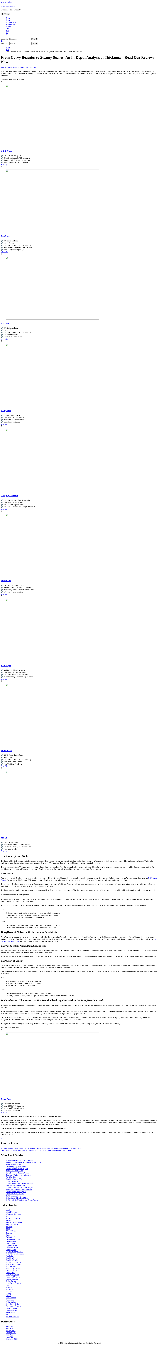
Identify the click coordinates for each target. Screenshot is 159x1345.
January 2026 (10, 1331)
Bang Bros (6, 410)
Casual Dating (11, 1241)
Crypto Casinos (11, 1245)
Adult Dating (10, 24)
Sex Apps (9, 1289)
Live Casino (10, 1273)
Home (8, 20)
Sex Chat (9, 1291)
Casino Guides (11, 1237)
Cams (8, 29)
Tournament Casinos (13, 1306)
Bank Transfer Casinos (14, 1222)
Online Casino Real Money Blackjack (20, 1187)
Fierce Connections (8, 6)
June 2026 (9, 1329)
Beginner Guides (12, 1225)
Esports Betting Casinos (14, 1252)
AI (7, 35)
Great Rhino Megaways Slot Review (19, 1160)
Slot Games (10, 1300)
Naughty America (9, 495)
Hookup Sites (11, 22)
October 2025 (11, 1333)
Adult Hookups (11, 1212)
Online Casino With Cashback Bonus (19, 1183)
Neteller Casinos (12, 1279)
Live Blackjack (11, 1271)
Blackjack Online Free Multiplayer (18, 1175)
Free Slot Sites (11, 1177)
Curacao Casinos (12, 1248)
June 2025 (9, 1335)
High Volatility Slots (13, 1264)
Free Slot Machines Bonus (15, 1185)
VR (7, 33)
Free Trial (4, 252)
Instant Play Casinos (13, 1268)
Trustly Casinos (11, 1310)
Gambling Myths (12, 1260)
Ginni (35, 67)
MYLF (4, 838)
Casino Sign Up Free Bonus (16, 1167)
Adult (8, 1210)
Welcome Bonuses (12, 1317)
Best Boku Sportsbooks (14, 1171)
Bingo (8, 1229)
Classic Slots (10, 1243)
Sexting (8, 26)
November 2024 (12, 1339)
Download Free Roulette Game (17, 1173)
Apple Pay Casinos (13, 1218)
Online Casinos (11, 1281)
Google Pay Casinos (13, 1262)
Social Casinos (11, 1302)
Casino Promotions (13, 1239)
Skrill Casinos (11, 1298)
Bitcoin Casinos (11, 1231)
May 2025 (9, 1337)
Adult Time (6, 151)
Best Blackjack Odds (13, 1196)
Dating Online (11, 1250)
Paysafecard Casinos (13, 1283)
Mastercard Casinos (13, 1277)
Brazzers (5, 323)
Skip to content (6, 2)
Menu (7, 14)
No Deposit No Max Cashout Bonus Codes (22, 1200)
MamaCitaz (6, 750)
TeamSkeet (6, 580)
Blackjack (9, 1233)
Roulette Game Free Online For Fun (19, 1190)
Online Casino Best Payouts (16, 1192)
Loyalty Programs (12, 1275)
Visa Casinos (10, 1312)
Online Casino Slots (13, 1181)
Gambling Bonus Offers (14, 1179)
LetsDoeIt (5, 236)
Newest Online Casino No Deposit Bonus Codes (24, 1162)
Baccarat (9, 1220)
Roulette (9, 1287)
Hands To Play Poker (13, 1164)
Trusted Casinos (11, 1308)
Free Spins (9, 1256)
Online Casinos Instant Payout (17, 1169)
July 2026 (9, 1326)
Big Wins (9, 1227)
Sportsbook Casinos (13, 1304)
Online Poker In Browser (15, 1194)
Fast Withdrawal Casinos (15, 1254)
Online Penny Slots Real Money (17, 1198)
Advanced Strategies (13, 1214)
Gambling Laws (11, 1258)
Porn (7, 31)
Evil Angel (6, 665)
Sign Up (4, 164)
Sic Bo (8, 1296)
